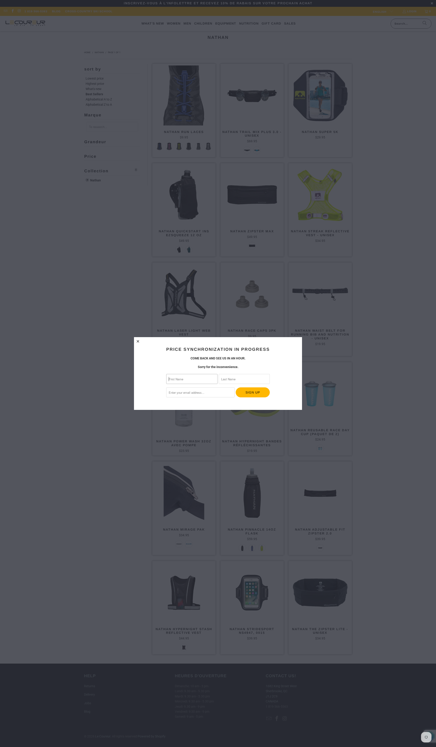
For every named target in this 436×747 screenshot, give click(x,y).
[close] (138, 341)
